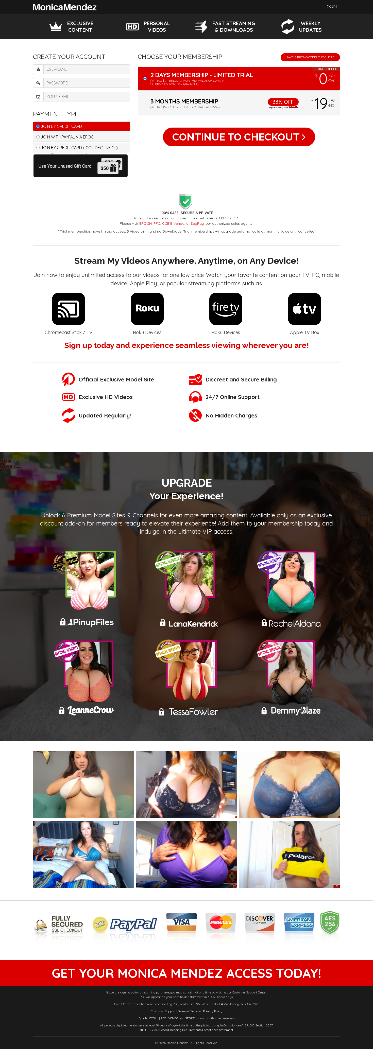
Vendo (179, 223)
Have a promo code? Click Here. (310, 57)
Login (331, 6)
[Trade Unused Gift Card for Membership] (81, 165)
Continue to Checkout (237, 137)
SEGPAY (190, 1018)
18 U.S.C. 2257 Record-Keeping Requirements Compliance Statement (186, 1030)
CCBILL (153, 1018)
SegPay (197, 223)
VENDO (173, 1018)
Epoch (143, 1018)
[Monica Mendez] (64, 6)
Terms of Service (189, 1011)
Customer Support (163, 1011)
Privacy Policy (212, 1011)
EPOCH (145, 223)
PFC (157, 223)
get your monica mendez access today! (186, 973)
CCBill (167, 223)
